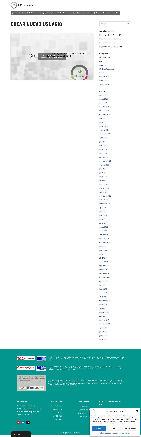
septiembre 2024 (105, 134)
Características (57, 409)
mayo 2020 (103, 293)
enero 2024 (103, 157)
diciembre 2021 (104, 235)
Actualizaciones (104, 57)
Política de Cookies (84, 410)
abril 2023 (102, 180)
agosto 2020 (103, 281)
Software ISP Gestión (27, 13)
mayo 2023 (103, 176)
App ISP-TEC (88, 13)
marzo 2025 (103, 126)
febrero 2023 (104, 188)
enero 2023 (103, 192)
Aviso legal (127, 433)
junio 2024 (103, 145)
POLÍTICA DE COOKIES (105, 433)
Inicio (15, 13)
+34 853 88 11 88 (27, 415)
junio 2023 (103, 173)
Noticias (102, 73)
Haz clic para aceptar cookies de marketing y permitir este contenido (52, 56)
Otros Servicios (64, 13)
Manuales (102, 65)
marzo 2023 (103, 184)
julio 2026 (102, 95)
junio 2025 (103, 118)
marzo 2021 (103, 262)
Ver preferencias (130, 428)
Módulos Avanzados (106, 69)
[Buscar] (128, 23)
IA (40, 13)
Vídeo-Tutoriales (105, 77)
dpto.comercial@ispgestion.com (28, 412)
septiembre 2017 (105, 324)
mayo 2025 (103, 122)
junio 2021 (103, 250)
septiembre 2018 (105, 301)
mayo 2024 (103, 149)
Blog (97, 13)
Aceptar (99, 428)
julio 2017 (102, 332)
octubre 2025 (104, 111)
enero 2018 (103, 316)
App (100, 61)
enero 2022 (103, 231)
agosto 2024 (103, 138)
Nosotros (57, 419)
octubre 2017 (104, 320)
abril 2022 (102, 223)
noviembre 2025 (105, 107)
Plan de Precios (56, 406)
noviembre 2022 (105, 196)
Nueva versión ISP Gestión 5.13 (110, 47)
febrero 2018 (104, 312)
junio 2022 (103, 215)
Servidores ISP (49, 13)
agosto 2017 (103, 328)
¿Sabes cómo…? (104, 84)
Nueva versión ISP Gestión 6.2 (110, 35)
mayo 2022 (103, 219)
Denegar (115, 428)
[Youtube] (18, 422)
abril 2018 (102, 308)
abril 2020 (102, 297)
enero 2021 (103, 270)
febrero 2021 (104, 266)
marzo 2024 (103, 153)
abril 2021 (102, 258)
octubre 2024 (104, 130)
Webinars (102, 80)
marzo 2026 (103, 99)
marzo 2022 (103, 227)
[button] (137, 411)
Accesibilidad (84, 417)
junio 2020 (103, 289)
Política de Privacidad (118, 433)
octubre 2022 (104, 200)
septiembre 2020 (105, 277)
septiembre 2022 (105, 204)
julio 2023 (102, 169)
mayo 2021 (103, 254)
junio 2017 (103, 336)
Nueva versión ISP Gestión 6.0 (110, 43)
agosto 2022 (103, 207)
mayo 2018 (103, 304)
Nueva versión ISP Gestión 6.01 (110, 39)
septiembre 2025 (105, 114)
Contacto (107, 13)
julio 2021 (102, 246)
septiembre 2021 (105, 242)
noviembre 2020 (105, 273)
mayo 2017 (103, 339)
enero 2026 (103, 103)
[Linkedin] (23, 422)
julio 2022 (102, 211)
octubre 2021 (104, 239)
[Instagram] (28, 422)
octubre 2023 (104, 165)
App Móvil (77, 13)
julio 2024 (102, 142)
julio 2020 (102, 285)
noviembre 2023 (105, 161)
